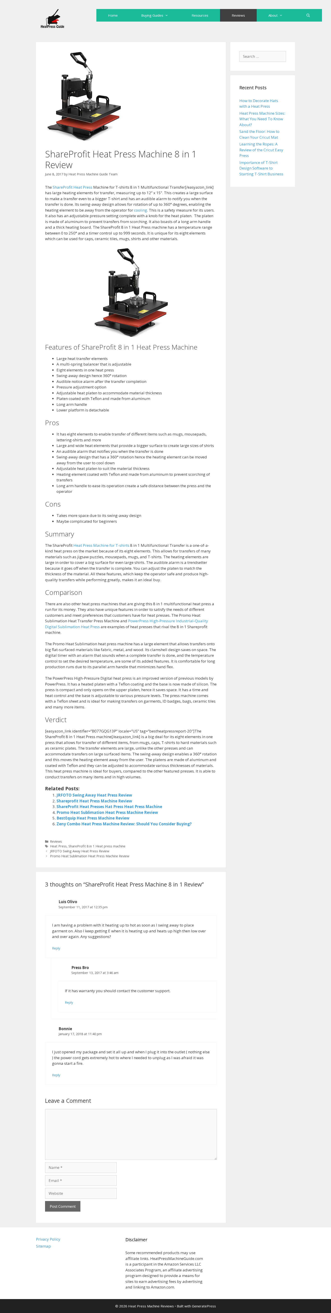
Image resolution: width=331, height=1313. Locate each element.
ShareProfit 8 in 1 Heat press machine (96, 846)
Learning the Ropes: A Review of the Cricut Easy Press (261, 149)
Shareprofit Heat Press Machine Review (94, 801)
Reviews (238, 15)
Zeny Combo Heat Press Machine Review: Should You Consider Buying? (124, 823)
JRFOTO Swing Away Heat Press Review (94, 795)
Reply (56, 948)
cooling (140, 210)
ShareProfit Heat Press (72, 187)
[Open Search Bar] (308, 15)
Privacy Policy (48, 1239)
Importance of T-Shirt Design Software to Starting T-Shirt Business (261, 168)
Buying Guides (152, 15)
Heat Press (58, 846)
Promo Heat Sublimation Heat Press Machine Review (107, 812)
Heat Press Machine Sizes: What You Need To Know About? (262, 119)
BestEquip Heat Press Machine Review (93, 818)
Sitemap (43, 1246)
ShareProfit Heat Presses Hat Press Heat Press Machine (109, 806)
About (273, 15)
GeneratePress (204, 1306)
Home (113, 15)
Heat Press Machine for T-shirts (101, 545)
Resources (200, 15)
